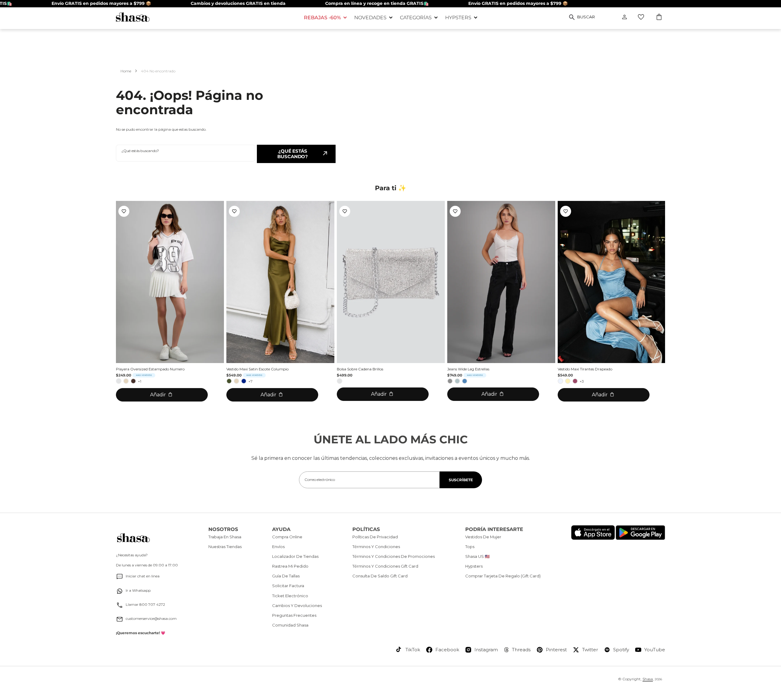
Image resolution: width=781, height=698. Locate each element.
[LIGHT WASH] (457, 381)
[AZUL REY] (244, 381)
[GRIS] (450, 381)
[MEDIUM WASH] (464, 381)
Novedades (370, 17)
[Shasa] (205, 17)
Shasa (647, 679)
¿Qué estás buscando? (292, 153)
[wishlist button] (641, 17)
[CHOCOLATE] (133, 381)
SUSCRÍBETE (461, 480)
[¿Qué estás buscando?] (572, 17)
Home (126, 71)
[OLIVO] (229, 381)
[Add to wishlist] (123, 211)
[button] (659, 17)
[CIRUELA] (575, 381)
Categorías (416, 17)
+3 (582, 381)
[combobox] (185, 153)
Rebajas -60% (322, 17)
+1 (139, 381)
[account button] (624, 17)
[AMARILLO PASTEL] (567, 381)
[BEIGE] (126, 381)
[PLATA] (118, 381)
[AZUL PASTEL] (560, 381)
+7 (250, 381)
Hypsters (458, 17)
